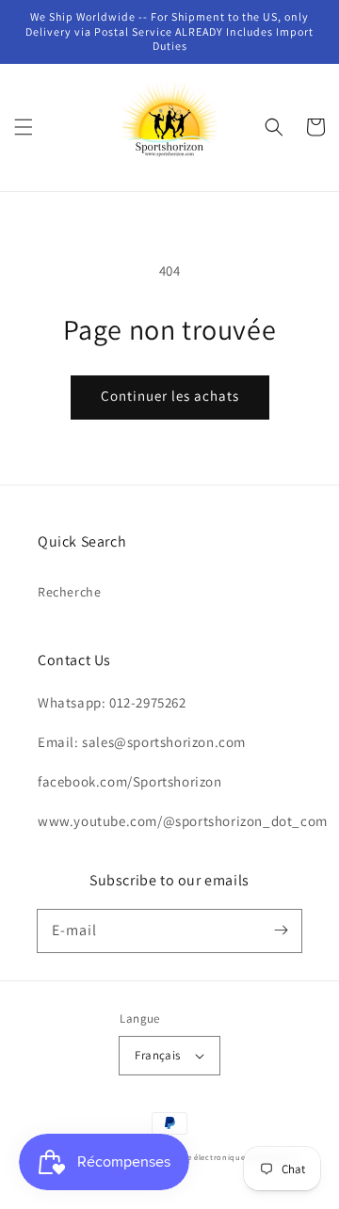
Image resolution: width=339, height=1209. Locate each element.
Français (157, 1055)
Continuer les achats (170, 396)
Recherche (69, 591)
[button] (23, 127)
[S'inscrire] (280, 930)
